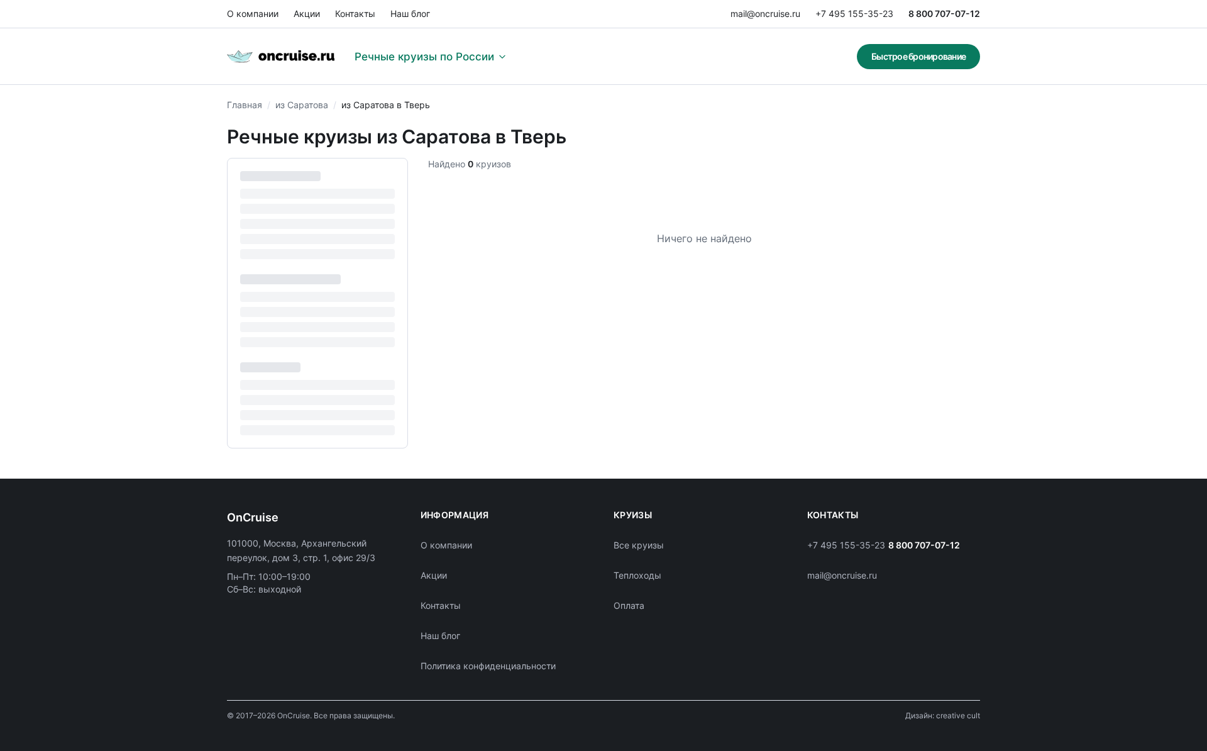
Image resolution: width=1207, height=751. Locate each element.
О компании (252, 13)
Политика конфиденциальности (488, 665)
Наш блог (410, 13)
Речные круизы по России (424, 56)
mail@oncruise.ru (765, 13)
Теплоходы (637, 575)
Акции (307, 13)
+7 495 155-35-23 (854, 13)
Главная (244, 104)
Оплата (629, 605)
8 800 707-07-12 (944, 13)
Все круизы (639, 545)
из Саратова (301, 104)
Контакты (355, 13)
